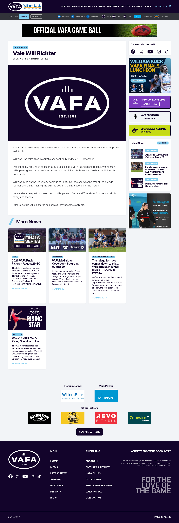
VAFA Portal (161, 6)
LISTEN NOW (147, 118)
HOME (54, 461)
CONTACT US (93, 497)
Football (87, 6)
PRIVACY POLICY (162, 517)
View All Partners (89, 432)
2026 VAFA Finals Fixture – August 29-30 (26, 262)
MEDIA (54, 467)
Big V (148, 6)
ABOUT (125, 6)
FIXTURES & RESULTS (98, 467)
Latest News (20, 47)
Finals (76, 6)
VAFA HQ (55, 479)
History (137, 6)
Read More (18, 288)
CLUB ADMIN (93, 479)
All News (162, 143)
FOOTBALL (92, 461)
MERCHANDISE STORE (99, 485)
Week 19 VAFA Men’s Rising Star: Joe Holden (26, 340)
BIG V (53, 497)
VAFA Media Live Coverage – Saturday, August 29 (65, 263)
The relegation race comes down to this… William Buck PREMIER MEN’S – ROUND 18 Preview (105, 267)
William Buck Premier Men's (103, 257)
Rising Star (17, 334)
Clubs (100, 6)
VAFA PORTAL (94, 491)
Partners (113, 6)
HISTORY (55, 491)
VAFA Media (22, 59)
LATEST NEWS (58, 473)
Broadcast (57, 257)
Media (65, 6)
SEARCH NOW (150, 104)
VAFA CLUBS (93, 473)
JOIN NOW (146, 132)
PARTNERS (56, 485)
